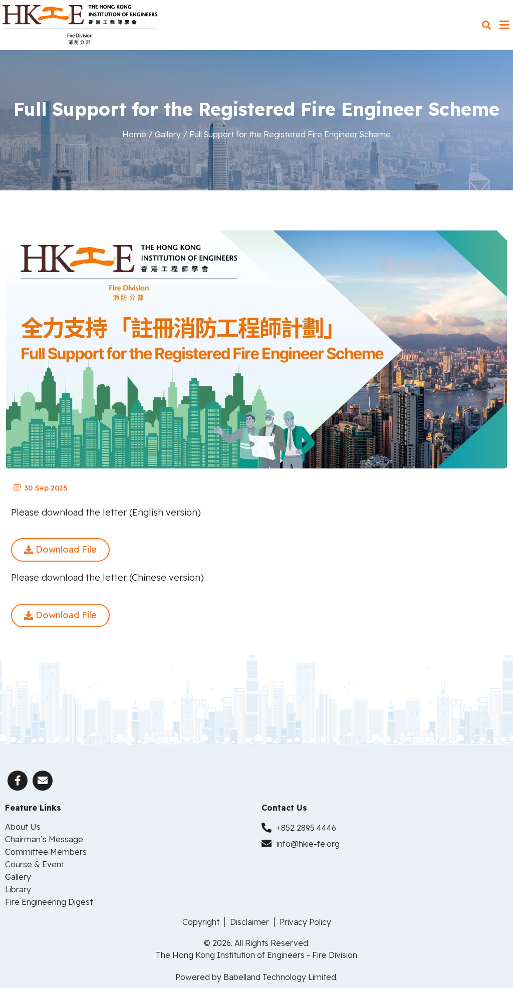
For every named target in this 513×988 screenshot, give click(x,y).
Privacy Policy (305, 922)
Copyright (200, 922)
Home (134, 134)
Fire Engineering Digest (49, 902)
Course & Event (34, 864)
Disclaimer (249, 922)
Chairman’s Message (44, 839)
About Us (23, 827)
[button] (486, 25)
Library (18, 889)
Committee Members (46, 852)
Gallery (168, 134)
